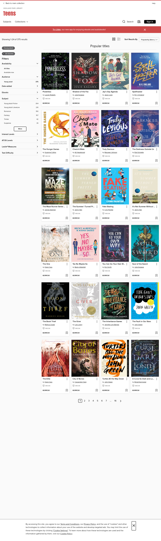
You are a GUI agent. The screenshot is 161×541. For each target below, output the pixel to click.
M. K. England (139, 95)
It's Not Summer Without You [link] (143, 207)
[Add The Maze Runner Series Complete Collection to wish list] (66, 218)
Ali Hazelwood (80, 152)
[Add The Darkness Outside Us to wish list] (156, 160)
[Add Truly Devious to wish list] (126, 160)
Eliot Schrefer (139, 152)
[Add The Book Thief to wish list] (66, 333)
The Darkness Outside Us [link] (143, 149)
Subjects (7, 21)
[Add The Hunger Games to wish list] (66, 160)
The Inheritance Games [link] (112, 321)
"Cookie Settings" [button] (60, 530)
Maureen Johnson (111, 152)
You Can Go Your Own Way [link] (113, 264)
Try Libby (57, 29)
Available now (9, 72)
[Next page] (120, 400)
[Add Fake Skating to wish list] (126, 218)
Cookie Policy (66, 533)
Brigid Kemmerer (140, 382)
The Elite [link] (46, 379)
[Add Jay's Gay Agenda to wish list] (126, 103)
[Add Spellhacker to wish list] (156, 103)
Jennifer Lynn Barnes (112, 325)
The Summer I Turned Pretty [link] (84, 207)
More (20, 129)
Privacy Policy (90, 524)
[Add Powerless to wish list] (66, 103)
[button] (127, 22)
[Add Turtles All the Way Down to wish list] (126, 390)
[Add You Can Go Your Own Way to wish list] (126, 275)
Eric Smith (108, 267)
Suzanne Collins (50, 152)
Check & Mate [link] (78, 149)
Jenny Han (78, 210)
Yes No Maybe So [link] (80, 264)
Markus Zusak (50, 325)
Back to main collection (14, 3)
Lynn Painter (109, 210)
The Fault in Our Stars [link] (141, 321)
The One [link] (46, 264)
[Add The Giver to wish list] (96, 333)
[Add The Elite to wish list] (66, 390)
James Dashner (50, 210)
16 (115, 400)
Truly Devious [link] (108, 149)
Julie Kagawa (79, 95)
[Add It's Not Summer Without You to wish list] (156, 218)
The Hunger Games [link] (51, 149)
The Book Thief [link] (49, 321)
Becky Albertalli (80, 267)
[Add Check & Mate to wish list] (96, 160)
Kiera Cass (48, 267)
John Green (138, 325)
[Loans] (139, 22)
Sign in (150, 21)
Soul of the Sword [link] (140, 264)
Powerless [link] (47, 92)
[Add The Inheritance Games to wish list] (126, 333)
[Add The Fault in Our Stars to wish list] (156, 333)
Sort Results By (131, 39)
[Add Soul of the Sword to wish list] (156, 275)
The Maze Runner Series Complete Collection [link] (54, 207)
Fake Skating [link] (107, 207)
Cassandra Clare (80, 382)
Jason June (108, 95)
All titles (7, 69)
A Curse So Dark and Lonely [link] (143, 379)
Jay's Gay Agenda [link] (110, 92)
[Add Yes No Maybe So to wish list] (96, 275)
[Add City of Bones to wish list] (96, 390)
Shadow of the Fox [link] (80, 92)
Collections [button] (20, 21)
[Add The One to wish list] (66, 275)
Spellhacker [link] (137, 92)
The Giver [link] (77, 321)
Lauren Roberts (50, 95)
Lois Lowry (78, 325)
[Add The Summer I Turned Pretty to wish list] (96, 218)
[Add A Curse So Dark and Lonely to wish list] (156, 390)
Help (153, 3)
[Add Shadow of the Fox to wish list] (96, 103)
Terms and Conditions (69, 524)
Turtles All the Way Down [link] (113, 379)
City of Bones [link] (78, 379)
